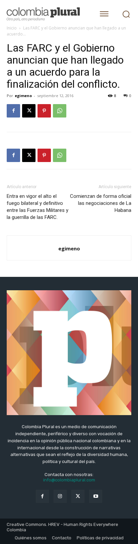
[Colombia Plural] (46, 14)
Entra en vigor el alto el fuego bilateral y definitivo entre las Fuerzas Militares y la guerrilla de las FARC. (37, 206)
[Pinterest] (44, 111)
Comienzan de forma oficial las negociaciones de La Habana (100, 203)
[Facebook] (13, 111)
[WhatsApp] (59, 111)
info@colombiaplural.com (69, 479)
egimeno (23, 95)
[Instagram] (60, 496)
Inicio (12, 28)
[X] (29, 111)
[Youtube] (95, 496)
